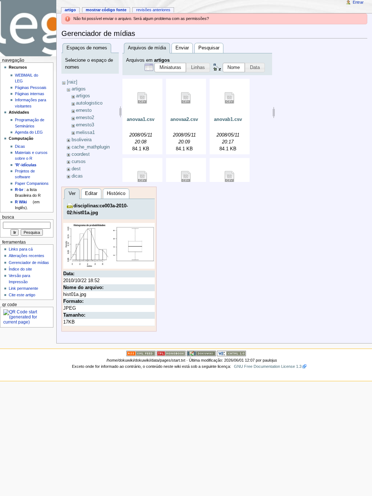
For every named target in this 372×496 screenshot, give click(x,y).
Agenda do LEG (29, 132)
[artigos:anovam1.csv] (186, 176)
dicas (77, 176)
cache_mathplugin (91, 147)
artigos (79, 89)
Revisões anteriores (153, 10)
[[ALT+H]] (28, 28)
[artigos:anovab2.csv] (142, 176)
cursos (79, 161)
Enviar (182, 47)
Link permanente (23, 288)
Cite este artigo (22, 295)
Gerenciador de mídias (29, 262)
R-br (19, 189)
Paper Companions (32, 183)
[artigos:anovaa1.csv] (142, 98)
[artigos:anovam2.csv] (229, 176)
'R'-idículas (25, 165)
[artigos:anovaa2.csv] (186, 98)
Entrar (358, 2)
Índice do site (20, 269)
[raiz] (72, 82)
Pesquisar (208, 47)
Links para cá (21, 249)
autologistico (89, 103)
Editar (91, 193)
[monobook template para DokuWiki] (171, 353)
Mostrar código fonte (106, 10)
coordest (81, 154)
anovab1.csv (228, 119)
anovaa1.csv (140, 119)
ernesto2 (85, 117)
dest (76, 168)
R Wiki (21, 202)
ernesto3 (85, 124)
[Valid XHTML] (231, 353)
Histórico (116, 193)
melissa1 (85, 132)
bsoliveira (82, 139)
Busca (8, 217)
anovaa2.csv (184, 119)
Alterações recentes (26, 255)
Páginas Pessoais (30, 87)
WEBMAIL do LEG (26, 78)
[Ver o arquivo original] (109, 245)
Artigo (70, 10)
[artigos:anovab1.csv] (229, 98)
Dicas (20, 146)
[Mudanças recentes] (140, 353)
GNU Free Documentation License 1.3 (268, 366)
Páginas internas (29, 94)
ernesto (84, 110)
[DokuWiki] (201, 353)
